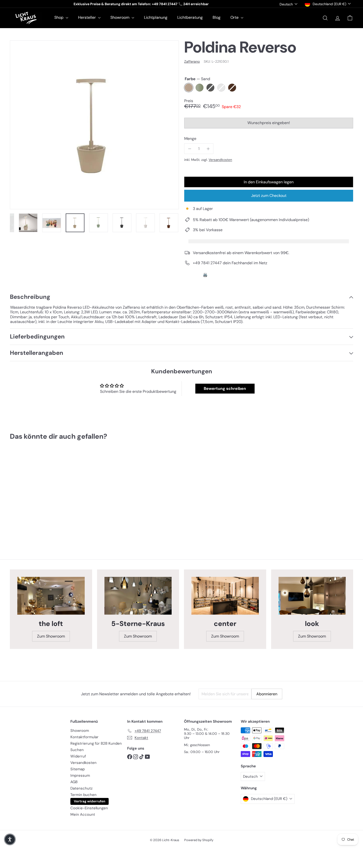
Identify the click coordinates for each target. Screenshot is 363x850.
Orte (235, 17)
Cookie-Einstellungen (89, 808)
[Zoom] (94, 125)
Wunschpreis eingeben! (269, 124)
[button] (10, 839)
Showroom (120, 17)
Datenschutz (81, 788)
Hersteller (87, 17)
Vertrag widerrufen (89, 801)
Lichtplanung (155, 17)
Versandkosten (220, 160)
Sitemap (77, 769)
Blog (217, 17)
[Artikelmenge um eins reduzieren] (189, 148)
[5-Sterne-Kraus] (138, 596)
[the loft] (51, 596)
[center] (225, 596)
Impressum (80, 775)
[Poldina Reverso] (36, 494)
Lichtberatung (190, 17)
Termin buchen (83, 794)
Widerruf (78, 756)
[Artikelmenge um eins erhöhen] (208, 148)
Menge (190, 138)
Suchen (77, 749)
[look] (312, 596)
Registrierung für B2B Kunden (96, 743)
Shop (59, 17)
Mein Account (82, 814)
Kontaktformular (84, 737)
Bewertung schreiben (225, 388)
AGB (74, 781)
